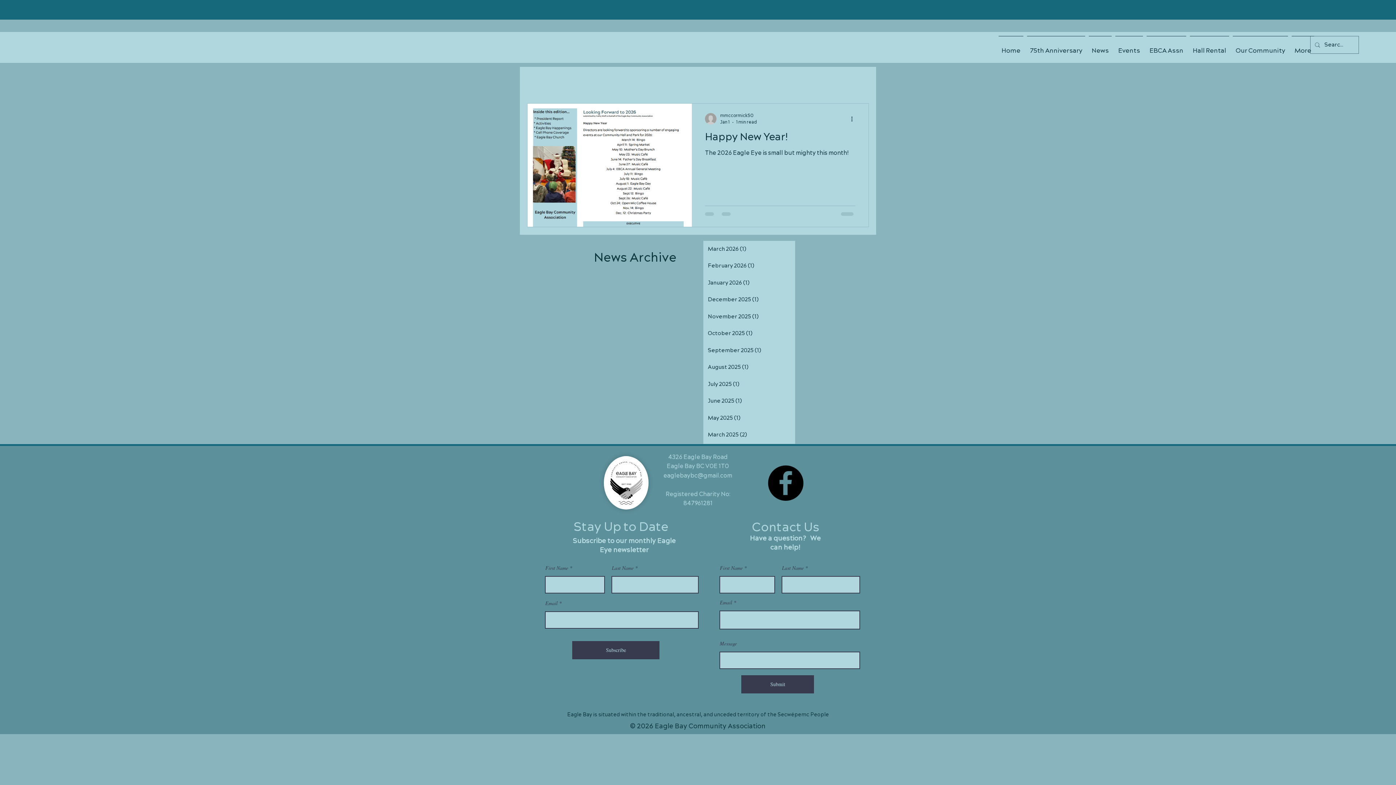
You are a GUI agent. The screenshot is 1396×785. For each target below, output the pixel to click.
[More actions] (854, 118)
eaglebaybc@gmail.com (697, 476)
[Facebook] (785, 483)
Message (728, 643)
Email (551, 603)
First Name (556, 568)
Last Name (623, 568)
